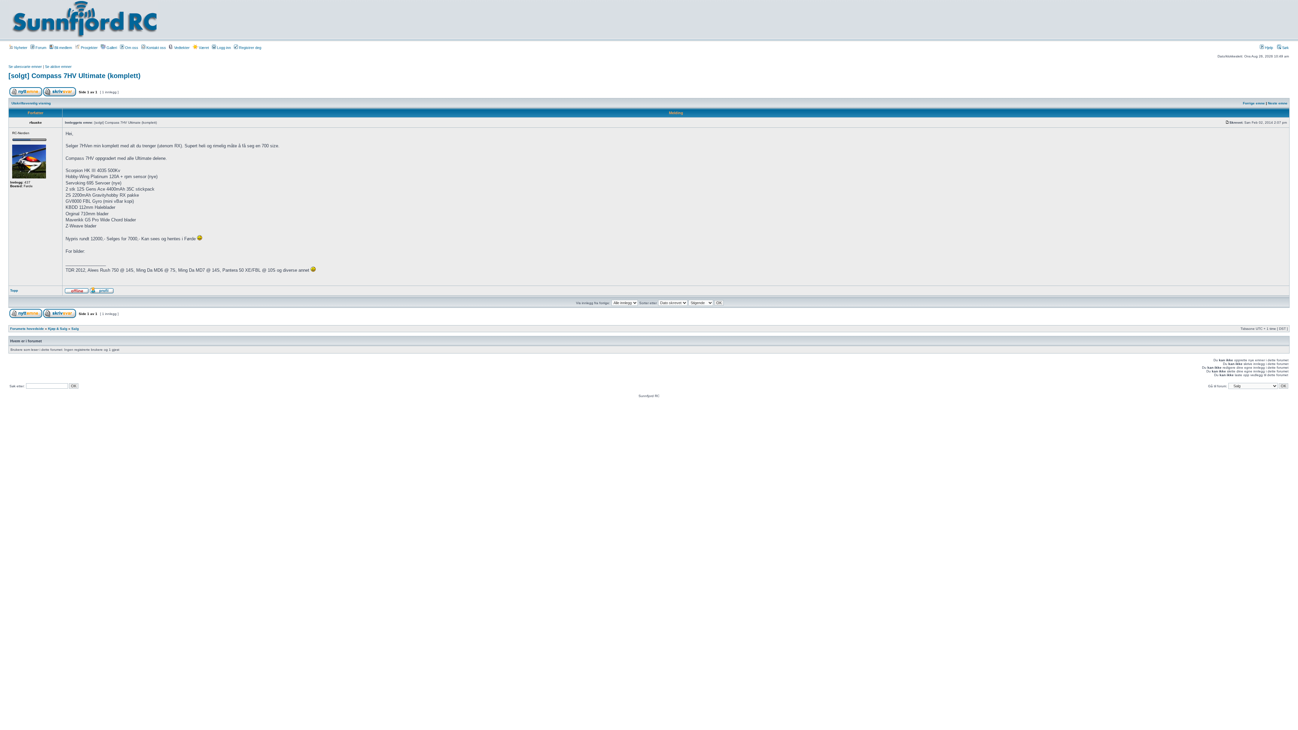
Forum (40, 48)
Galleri (111, 48)
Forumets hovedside (27, 329)
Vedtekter (181, 48)
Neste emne (1278, 103)
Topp (14, 290)
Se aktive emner (58, 67)
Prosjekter (89, 48)
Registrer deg (249, 48)
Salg (75, 329)
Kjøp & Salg (57, 329)
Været (203, 48)
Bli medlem (62, 48)
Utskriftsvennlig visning (31, 103)
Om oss (131, 48)
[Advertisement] (616, 19)
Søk (1285, 48)
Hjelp (1268, 48)
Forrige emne (1254, 103)
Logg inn (223, 48)
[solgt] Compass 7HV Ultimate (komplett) (74, 75)
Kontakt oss (155, 48)
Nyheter (20, 48)
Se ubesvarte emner (25, 67)
